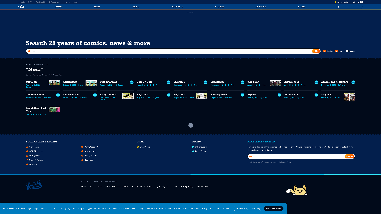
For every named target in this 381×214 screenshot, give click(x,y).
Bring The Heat (108, 95)
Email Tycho (200, 151)
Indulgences (291, 82)
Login (338, 2)
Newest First (47, 75)
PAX (31, 2)
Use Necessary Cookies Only (247, 208)
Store (142, 186)
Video (107, 186)
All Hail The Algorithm (334, 82)
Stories (125, 186)
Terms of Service (203, 186)
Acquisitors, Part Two (36, 110)
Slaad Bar (253, 82)
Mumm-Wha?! (293, 95)
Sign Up (345, 2)
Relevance (37, 75)
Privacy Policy (286, 162)
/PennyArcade (35, 146)
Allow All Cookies (273, 208)
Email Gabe (145, 146)
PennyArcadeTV (92, 146)
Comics (330, 51)
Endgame (179, 82)
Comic (92, 186)
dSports (251, 95)
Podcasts (116, 186)
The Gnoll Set (71, 95)
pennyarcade (90, 151)
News (341, 51)
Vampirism (217, 82)
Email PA (33, 164)
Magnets (326, 95)
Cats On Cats (144, 82)
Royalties (142, 95)
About (68, 2)
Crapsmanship (108, 82)
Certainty (31, 82)
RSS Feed (89, 159)
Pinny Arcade (55, 2)
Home (84, 186)
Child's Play (42, 2)
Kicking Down (219, 95)
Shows (352, 51)
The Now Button (35, 95)
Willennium (70, 82)
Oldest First (57, 75)
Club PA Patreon (36, 159)
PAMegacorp (34, 155)
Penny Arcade (91, 155)
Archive (134, 186)
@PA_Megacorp (36, 151)
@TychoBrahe (201, 146)
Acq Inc (22, 2)
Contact (75, 2)
